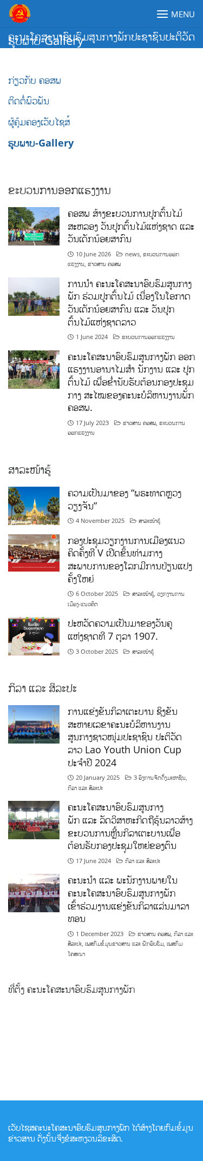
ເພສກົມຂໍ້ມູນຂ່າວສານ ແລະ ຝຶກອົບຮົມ (124, 943)
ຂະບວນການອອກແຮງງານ (148, 337)
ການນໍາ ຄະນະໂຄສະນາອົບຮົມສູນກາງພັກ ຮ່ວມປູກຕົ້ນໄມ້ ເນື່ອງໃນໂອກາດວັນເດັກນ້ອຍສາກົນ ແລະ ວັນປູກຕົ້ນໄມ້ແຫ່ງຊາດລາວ (130, 302)
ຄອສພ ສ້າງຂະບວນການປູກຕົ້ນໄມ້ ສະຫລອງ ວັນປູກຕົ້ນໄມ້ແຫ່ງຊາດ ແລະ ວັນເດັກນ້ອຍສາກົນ (131, 226)
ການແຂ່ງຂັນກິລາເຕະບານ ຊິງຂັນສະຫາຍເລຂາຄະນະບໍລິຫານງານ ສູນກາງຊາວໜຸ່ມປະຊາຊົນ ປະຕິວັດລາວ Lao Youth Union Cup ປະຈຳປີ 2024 (125, 737)
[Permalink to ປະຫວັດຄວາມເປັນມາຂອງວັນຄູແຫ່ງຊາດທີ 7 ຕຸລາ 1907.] (34, 635)
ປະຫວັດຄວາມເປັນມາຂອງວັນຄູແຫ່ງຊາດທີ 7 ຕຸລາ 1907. (120, 629)
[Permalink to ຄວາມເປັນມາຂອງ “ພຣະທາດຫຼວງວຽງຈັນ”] (34, 505)
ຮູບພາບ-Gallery (41, 142)
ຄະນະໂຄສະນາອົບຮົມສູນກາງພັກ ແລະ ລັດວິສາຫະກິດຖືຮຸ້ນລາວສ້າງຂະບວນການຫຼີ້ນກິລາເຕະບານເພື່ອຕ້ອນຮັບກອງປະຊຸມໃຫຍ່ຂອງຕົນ (130, 826)
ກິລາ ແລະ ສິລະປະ (85, 788)
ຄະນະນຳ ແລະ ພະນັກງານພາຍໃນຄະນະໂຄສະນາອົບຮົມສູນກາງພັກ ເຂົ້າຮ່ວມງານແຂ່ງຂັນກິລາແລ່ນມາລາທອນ (128, 899)
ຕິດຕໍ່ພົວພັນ (28, 100)
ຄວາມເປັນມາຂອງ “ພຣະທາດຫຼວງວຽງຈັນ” (124, 499)
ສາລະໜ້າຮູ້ (149, 520)
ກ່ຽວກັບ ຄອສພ (34, 80)
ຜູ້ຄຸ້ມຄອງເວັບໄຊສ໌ (39, 121)
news (132, 254)
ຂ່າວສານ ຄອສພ (104, 264)
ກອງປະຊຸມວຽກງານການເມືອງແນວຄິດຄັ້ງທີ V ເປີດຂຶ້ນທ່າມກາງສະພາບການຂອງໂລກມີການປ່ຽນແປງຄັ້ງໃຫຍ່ (130, 559)
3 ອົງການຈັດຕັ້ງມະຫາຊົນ (160, 777)
